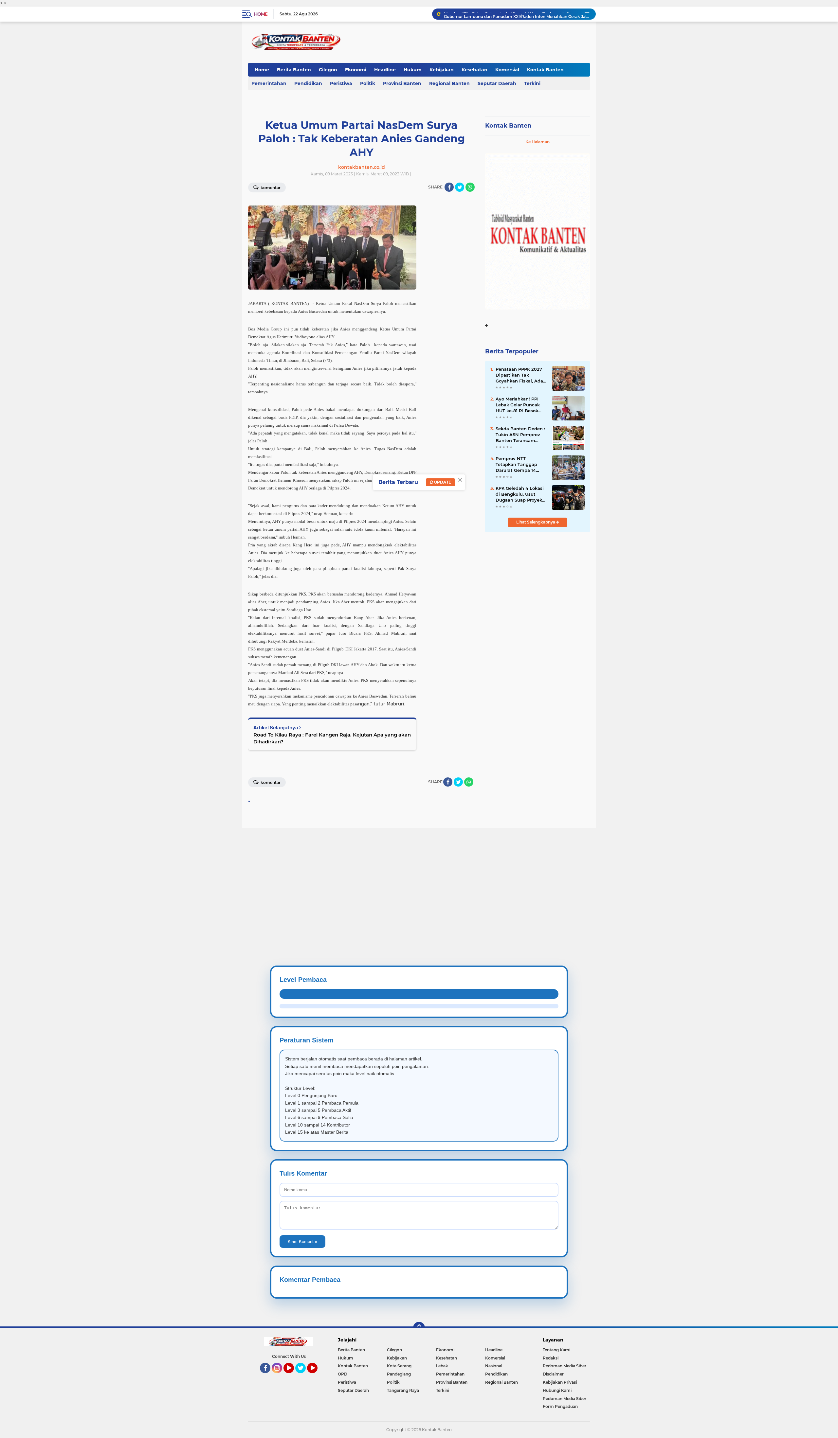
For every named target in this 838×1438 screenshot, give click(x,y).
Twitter (303, 1376)
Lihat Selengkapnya (536, 522)
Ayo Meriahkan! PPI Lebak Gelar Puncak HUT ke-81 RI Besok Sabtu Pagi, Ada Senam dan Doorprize (519, 405)
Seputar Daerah (497, 83)
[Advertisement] (196, 874)
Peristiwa (341, 83)
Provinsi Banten (402, 83)
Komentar (270, 187)
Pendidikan (308, 83)
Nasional (493, 1365)
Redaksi (550, 1358)
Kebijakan (441, 70)
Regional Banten (449, 83)
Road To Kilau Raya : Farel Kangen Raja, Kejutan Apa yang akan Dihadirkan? (332, 738)
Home (260, 14)
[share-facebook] (449, 187)
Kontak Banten (545, 70)
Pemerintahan (268, 83)
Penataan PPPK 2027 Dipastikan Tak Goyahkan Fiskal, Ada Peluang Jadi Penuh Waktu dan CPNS (519, 375)
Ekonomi (355, 70)
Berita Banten (294, 70)
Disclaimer (553, 1374)
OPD (342, 1374)
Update (442, 482)
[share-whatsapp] (470, 187)
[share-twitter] (459, 187)
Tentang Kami (556, 1349)
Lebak (442, 1365)
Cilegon (328, 70)
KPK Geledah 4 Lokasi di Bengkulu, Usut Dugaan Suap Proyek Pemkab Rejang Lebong (520, 494)
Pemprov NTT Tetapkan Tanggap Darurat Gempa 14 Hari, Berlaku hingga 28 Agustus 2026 (518, 464)
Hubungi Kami (557, 1390)
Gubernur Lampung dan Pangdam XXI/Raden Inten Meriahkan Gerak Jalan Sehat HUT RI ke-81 (517, 13)
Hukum (413, 70)
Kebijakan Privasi (560, 1382)
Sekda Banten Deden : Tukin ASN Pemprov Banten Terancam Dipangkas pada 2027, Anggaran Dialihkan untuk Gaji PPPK (520, 435)
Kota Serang (399, 1365)
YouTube (293, 1376)
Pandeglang (399, 1374)
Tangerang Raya (403, 1390)
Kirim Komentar (302, 1241)
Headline (385, 70)
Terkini (532, 83)
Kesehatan (474, 70)
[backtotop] (419, 1328)
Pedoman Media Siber (564, 1365)
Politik (367, 83)
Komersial (507, 70)
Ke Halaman (537, 141)
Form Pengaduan (560, 1406)
